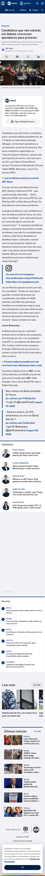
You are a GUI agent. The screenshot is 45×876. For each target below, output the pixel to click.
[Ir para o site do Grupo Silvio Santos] (19, 830)
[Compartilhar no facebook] (17, 57)
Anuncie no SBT (22, 837)
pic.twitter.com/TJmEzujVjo (20, 423)
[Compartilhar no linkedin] (38, 57)
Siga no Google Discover (24, 122)
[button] (19, 706)
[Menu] (42, 3)
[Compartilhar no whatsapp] (7, 57)
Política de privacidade (22, 841)
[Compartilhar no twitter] (28, 57)
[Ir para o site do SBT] (36, 830)
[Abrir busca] (37, 3)
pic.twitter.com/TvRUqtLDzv (21, 398)
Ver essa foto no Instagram (20, 274)
